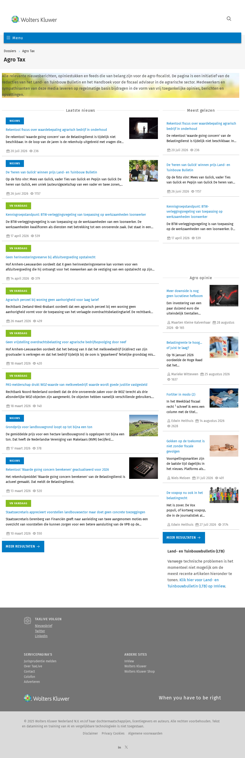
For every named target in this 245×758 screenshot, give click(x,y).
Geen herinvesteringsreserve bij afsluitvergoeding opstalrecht (50, 257)
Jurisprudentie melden (40, 661)
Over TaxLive (33, 666)
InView (129, 661)
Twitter (40, 631)
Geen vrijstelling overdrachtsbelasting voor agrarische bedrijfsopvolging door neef (66, 342)
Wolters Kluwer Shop (139, 672)
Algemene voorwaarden (145, 734)
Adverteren (32, 682)
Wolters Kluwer (135, 666)
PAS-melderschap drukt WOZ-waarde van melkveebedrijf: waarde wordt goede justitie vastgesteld (76, 385)
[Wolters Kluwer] (34, 19)
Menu (17, 38)
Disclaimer (90, 734)
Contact (29, 672)
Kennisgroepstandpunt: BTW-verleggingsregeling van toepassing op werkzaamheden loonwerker (76, 215)
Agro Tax (28, 51)
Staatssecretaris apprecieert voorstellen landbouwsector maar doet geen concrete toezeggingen (75, 512)
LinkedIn (41, 636)
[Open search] (229, 19)
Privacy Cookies (113, 734)
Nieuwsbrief (43, 626)
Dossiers (10, 51)
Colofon (29, 677)
